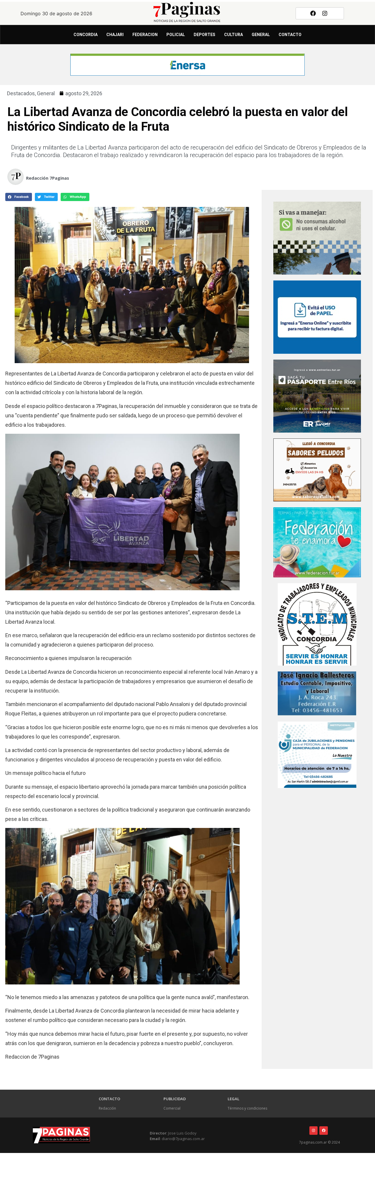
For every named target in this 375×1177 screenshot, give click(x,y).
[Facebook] (312, 13)
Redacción (107, 1108)
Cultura (233, 34)
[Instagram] (325, 13)
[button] (18, 197)
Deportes (204, 34)
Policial (175, 34)
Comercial (171, 1108)
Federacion (145, 34)
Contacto (290, 34)
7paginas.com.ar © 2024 (319, 1142)
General (261, 34)
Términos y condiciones (247, 1108)
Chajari (115, 34)
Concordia (86, 34)
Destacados (21, 93)
